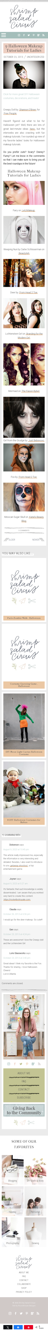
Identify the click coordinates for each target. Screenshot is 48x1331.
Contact (24, 1089)
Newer (36, 539)
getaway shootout (18, 865)
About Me (24, 1073)
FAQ (24, 1081)
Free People (10, 113)
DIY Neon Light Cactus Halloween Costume (24, 753)
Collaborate (24, 1284)
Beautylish (24, 253)
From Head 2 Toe (28, 292)
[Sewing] (35, 1232)
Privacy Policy (24, 1292)
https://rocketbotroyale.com (17, 899)
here (32, 128)
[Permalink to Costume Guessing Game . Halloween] (24, 653)
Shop (24, 1288)
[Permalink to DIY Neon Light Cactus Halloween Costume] (24, 721)
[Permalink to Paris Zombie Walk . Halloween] (24, 588)
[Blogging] (13, 1169)
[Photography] (13, 1232)
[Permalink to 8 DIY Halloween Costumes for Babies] (24, 790)
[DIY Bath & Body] (35, 1169)
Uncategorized (35, 57)
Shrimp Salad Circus (27, 1303)
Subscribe (24, 1097)
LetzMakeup (28, 210)
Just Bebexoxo (36, 440)
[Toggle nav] (3, 35)
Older (12, 539)
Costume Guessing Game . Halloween (24, 685)
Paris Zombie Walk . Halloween (24, 618)
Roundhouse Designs (27, 1306)
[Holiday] (13, 1201)
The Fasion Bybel (30, 391)
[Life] (35, 1201)
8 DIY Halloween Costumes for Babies (23, 821)
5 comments (24, 530)
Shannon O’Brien (27, 109)
